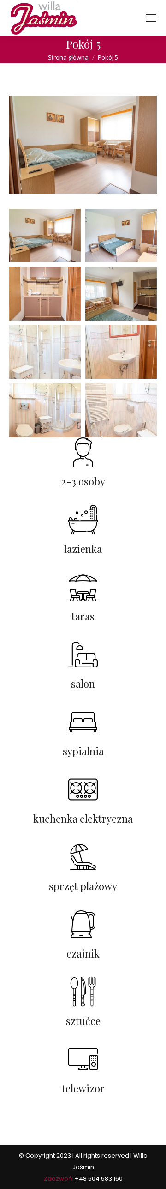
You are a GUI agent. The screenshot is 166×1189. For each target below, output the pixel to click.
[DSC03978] (45, 352)
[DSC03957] (45, 294)
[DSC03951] (121, 235)
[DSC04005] (121, 410)
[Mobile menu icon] (151, 18)
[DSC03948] (45, 235)
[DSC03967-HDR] (121, 294)
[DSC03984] (121, 352)
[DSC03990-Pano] (45, 410)
